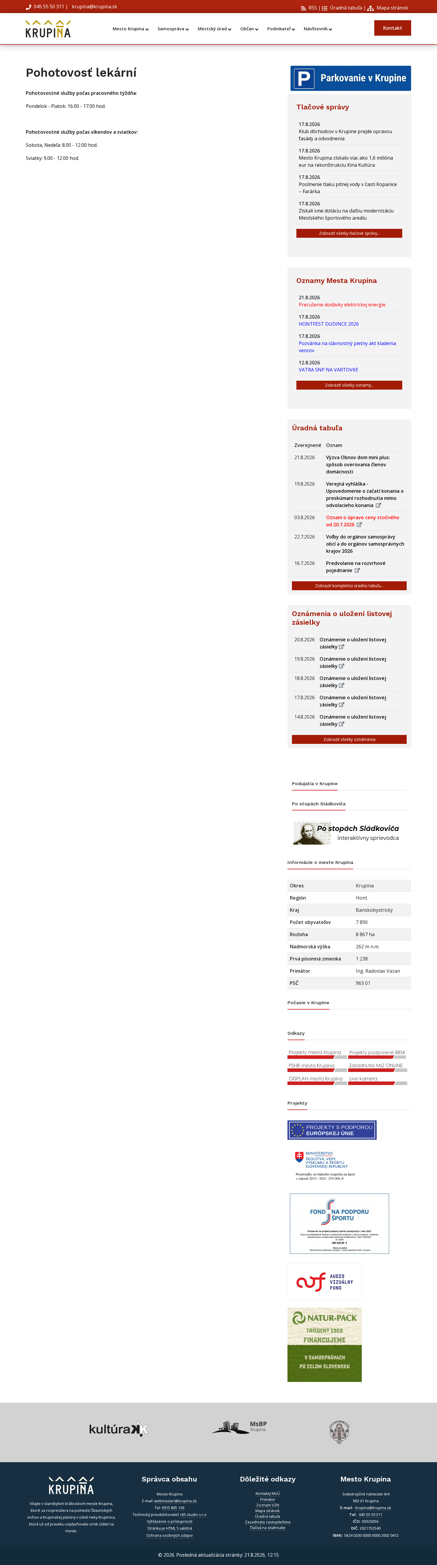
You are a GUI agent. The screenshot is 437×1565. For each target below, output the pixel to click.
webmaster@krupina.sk (175, 1500)
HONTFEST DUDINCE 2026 (330, 324)
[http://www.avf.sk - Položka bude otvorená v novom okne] (324, 1281)
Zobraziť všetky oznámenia (349, 739)
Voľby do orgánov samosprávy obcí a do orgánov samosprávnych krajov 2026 (365, 543)
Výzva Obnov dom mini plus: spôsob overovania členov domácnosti (358, 464)
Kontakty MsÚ (268, 1493)
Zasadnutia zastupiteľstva (267, 1522)
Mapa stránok (391, 7)
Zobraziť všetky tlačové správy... (349, 233)
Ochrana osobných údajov (169, 1535)
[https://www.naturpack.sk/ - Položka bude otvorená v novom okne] (324, 1344)
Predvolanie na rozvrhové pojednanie (356, 567)
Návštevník (316, 28)
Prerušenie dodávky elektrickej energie (343, 304)
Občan (247, 28)
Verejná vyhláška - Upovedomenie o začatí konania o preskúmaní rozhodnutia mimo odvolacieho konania (365, 494)
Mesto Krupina (129, 28)
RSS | (314, 7)
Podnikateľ (279, 28)
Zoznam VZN (267, 1505)
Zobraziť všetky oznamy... (349, 385)
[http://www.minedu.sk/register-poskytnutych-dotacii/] (324, 1164)
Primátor (267, 1499)
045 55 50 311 (49, 6)
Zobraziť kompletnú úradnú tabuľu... (349, 585)
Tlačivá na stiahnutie (267, 1527)
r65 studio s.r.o (193, 1514)
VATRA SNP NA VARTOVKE (330, 369)
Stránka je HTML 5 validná (169, 1528)
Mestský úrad (213, 28)
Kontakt (392, 28)
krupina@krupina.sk (94, 6)
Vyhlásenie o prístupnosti (169, 1521)
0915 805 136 (173, 1507)
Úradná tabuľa (345, 7)
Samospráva (172, 28)
